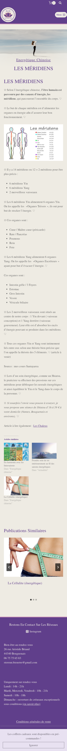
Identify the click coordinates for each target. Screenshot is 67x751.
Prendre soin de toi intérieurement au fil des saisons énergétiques (43, 463)
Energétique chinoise (33, 59)
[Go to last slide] (9, 567)
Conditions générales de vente (33, 721)
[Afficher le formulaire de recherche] (60, 3)
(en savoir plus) (31, 704)
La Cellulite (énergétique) (16, 496)
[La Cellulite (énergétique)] (16, 485)
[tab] (31, 600)
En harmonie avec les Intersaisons (14, 464)
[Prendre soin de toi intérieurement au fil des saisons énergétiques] (44, 451)
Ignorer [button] (33, 745)
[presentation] (33, 557)
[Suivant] (57, 567)
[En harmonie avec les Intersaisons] (16, 452)
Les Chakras (40, 426)
